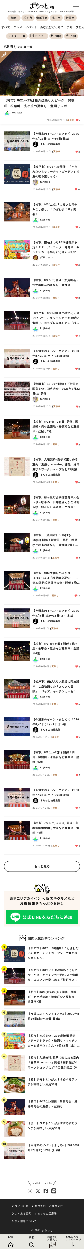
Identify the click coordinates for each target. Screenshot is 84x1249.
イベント (31, 27)
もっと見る (42, 866)
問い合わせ (22, 1205)
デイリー (40, 36)
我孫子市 (42, 17)
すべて (6, 27)
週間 (58, 36)
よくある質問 (23, 1213)
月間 (73, 36)
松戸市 (28, 17)
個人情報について (26, 1221)
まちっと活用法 (47, 1213)
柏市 (14, 17)
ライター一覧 (17, 36)
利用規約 (40, 1205)
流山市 (56, 17)
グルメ (17, 27)
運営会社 (57, 1205)
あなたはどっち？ (52, 27)
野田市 (70, 17)
